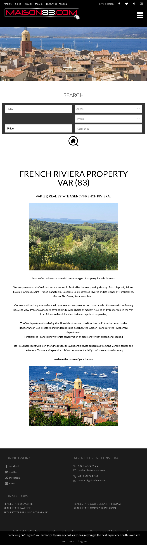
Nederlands (51, 4)
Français (8, 4)
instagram (134, 4)
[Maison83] (42, 18)
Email (141, 4)
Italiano (38, 4)
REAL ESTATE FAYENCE (17, 508)
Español (28, 4)
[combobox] (38, 109)
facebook (119, 4)
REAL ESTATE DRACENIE (18, 503)
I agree (82, 541)
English (18, 4)
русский (63, 4)
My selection (106, 3)
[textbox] (39, 108)
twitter (126, 4)
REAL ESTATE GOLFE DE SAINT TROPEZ (97, 503)
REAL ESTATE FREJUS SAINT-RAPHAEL (26, 512)
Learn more (67, 541)
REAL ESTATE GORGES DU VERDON (95, 508)
